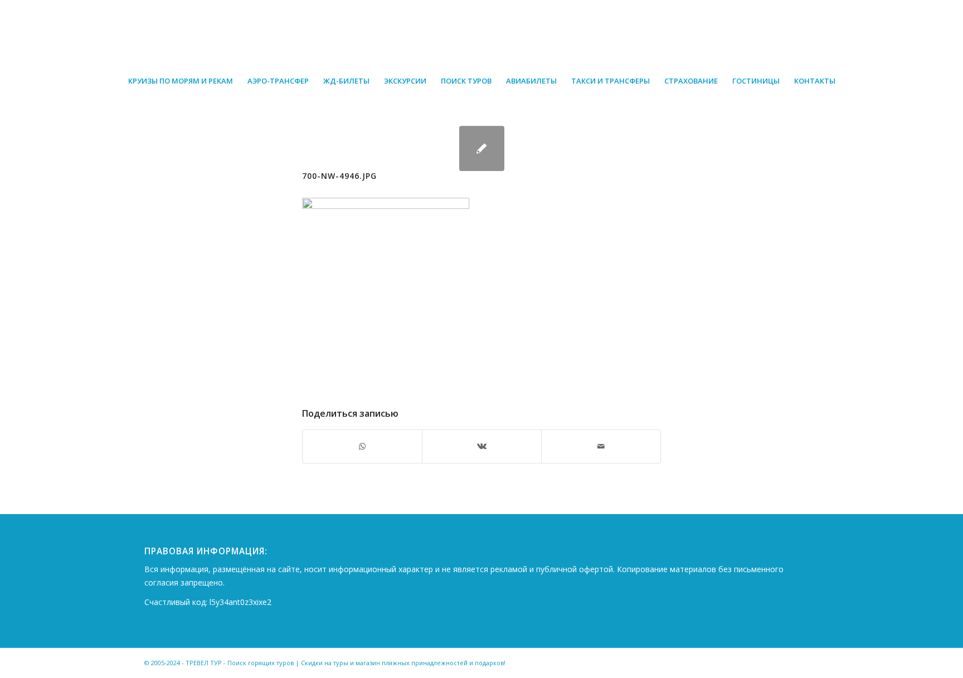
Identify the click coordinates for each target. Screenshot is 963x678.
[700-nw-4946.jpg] (481, 148)
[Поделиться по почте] (601, 446)
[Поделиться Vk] (481, 446)
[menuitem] (180, 81)
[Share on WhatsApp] (362, 446)
